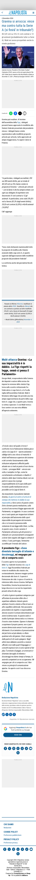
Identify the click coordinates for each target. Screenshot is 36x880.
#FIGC (14, 306)
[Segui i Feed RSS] (18, 752)
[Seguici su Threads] (22, 748)
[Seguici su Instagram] (13, 748)
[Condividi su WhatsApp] (11, 113)
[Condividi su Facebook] (15, 113)
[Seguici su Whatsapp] (18, 748)
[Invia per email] (24, 113)
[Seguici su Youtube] (30, 748)
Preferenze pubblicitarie (12, 835)
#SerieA (27, 306)
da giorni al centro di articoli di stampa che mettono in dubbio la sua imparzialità (16, 500)
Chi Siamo (9, 824)
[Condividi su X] (20, 113)
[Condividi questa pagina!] (2, 13)
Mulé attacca (9, 359)
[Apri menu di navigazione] (33, 12)
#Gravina (20, 304)
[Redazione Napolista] (8, 687)
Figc (18, 122)
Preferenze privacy (11, 843)
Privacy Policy (11, 839)
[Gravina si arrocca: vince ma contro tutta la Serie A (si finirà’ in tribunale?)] (18, 57)
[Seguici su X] (9, 748)
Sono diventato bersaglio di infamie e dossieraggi (18, 551)
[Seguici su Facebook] (5, 748)
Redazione (7, 828)
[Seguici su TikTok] (26, 748)
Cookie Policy (11, 832)
